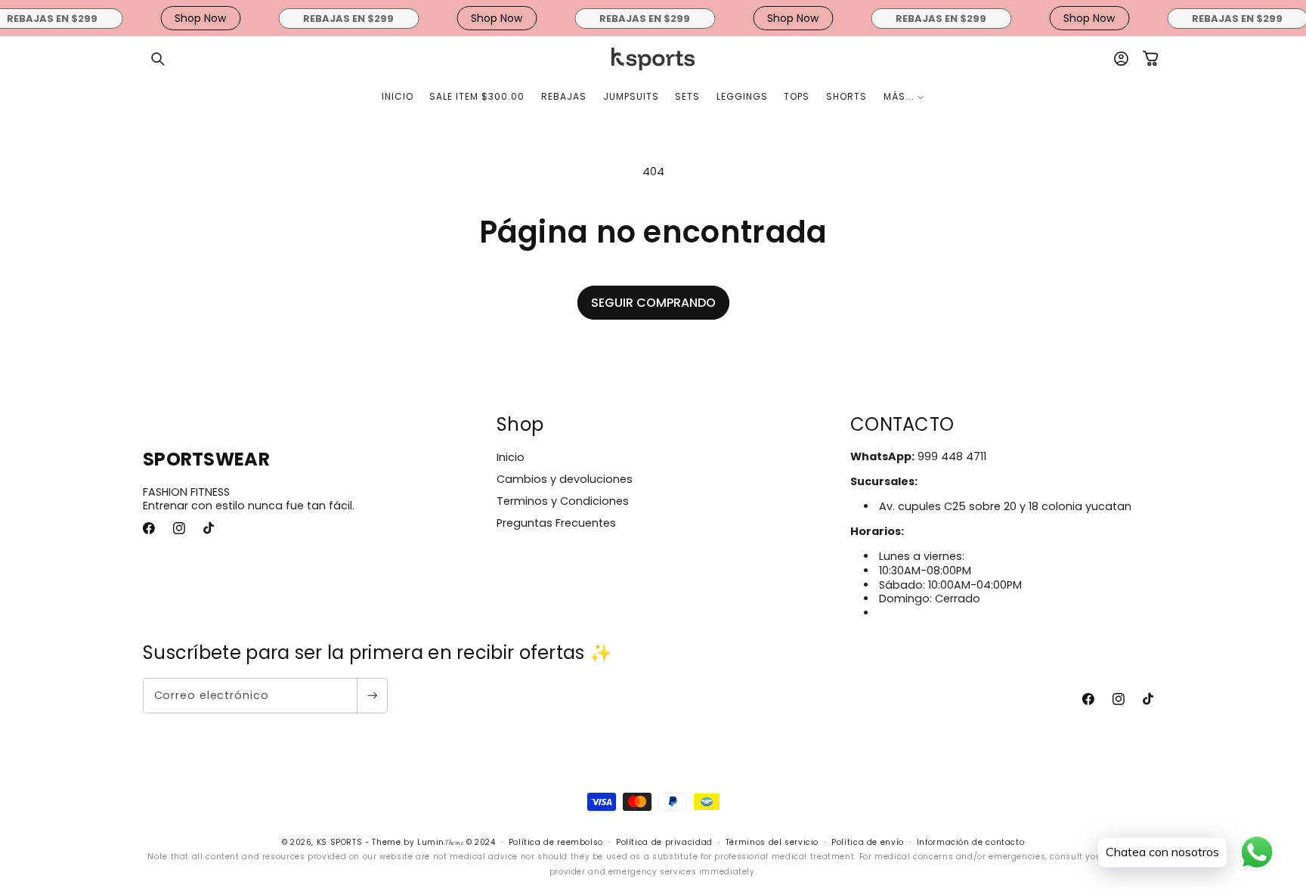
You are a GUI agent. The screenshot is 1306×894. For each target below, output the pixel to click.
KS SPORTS (340, 842)
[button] (158, 59)
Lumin (440, 842)
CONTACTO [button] (902, 424)
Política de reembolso (556, 842)
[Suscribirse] (372, 695)
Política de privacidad (664, 842)
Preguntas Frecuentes (556, 523)
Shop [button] (520, 424)
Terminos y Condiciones (563, 501)
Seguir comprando (653, 302)
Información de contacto (971, 842)
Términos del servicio (772, 842)
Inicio (511, 457)
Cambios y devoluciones (565, 479)
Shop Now (192, 18)
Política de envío (867, 842)
